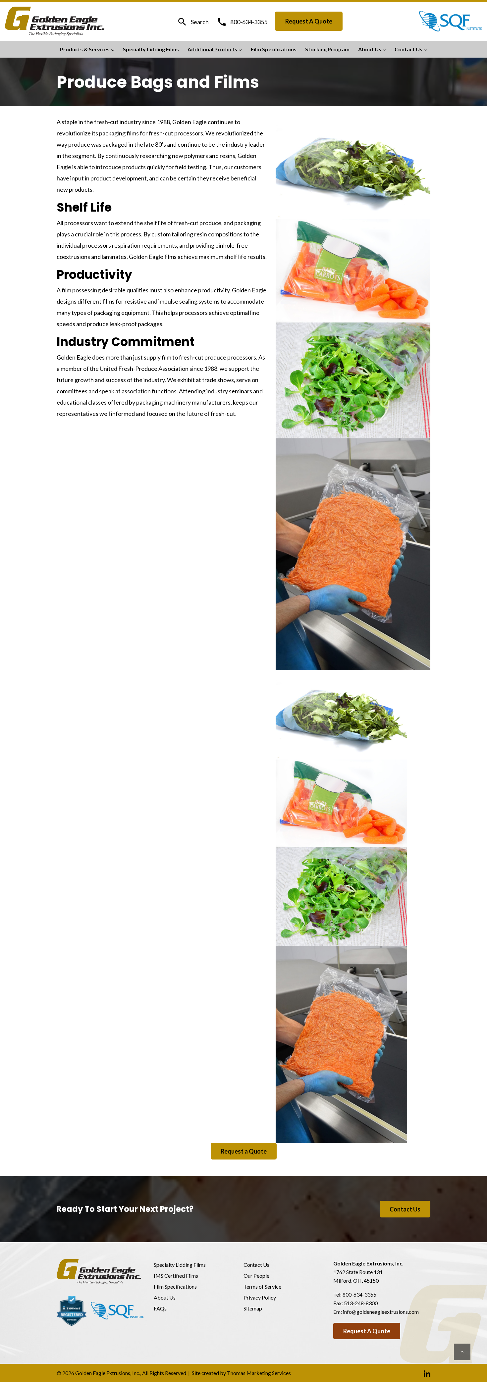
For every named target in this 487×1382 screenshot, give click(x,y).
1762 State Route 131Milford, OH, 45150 (358, 1276)
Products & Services (85, 49)
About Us (369, 49)
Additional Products (212, 49)
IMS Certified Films (176, 1275)
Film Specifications (274, 49)
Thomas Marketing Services (259, 1373)
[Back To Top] (462, 1352)
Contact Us (408, 49)
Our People (256, 1275)
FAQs (160, 1308)
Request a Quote (308, 21)
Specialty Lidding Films (151, 49)
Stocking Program (327, 49)
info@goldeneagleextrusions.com (381, 1311)
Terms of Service (262, 1286)
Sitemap (253, 1308)
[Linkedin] (427, 1373)
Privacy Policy (260, 1297)
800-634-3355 (359, 1294)
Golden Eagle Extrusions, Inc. (107, 1373)
